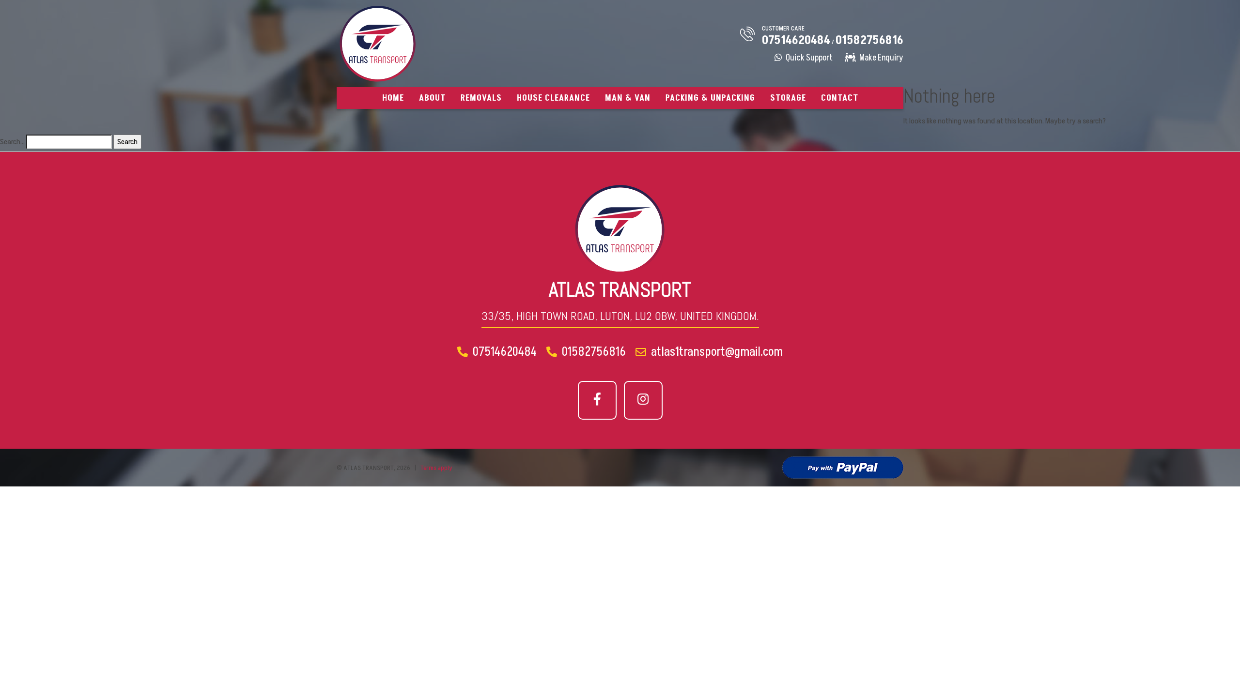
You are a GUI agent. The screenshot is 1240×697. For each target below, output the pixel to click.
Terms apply (436, 467)
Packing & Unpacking (710, 98)
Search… (12, 141)
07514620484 (796, 40)
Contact (839, 98)
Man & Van (628, 98)
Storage (788, 98)
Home (393, 98)
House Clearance (553, 98)
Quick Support (808, 58)
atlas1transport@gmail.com (716, 352)
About (432, 98)
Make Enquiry (880, 58)
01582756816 (869, 40)
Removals (481, 98)
